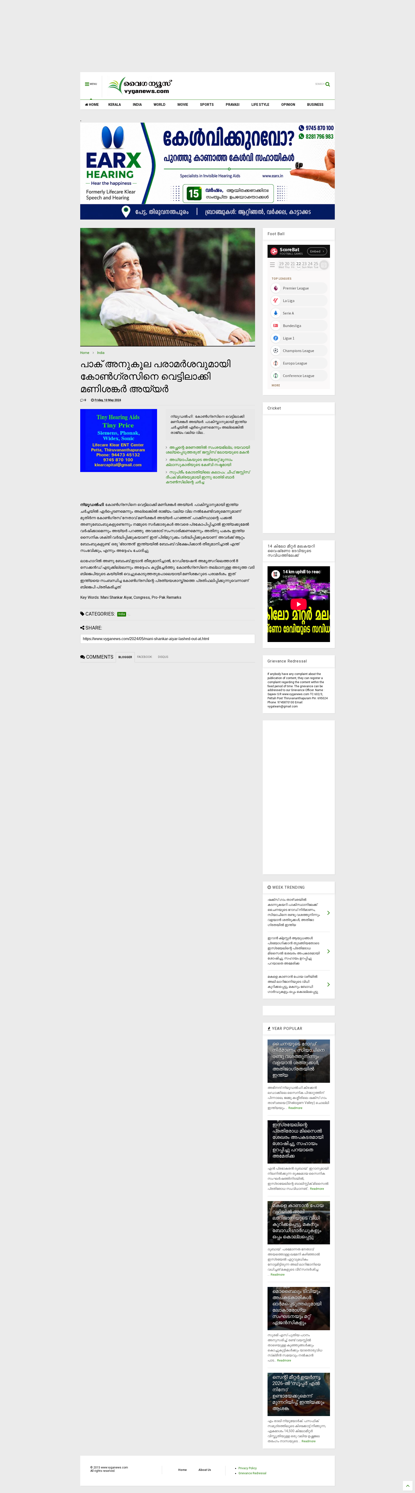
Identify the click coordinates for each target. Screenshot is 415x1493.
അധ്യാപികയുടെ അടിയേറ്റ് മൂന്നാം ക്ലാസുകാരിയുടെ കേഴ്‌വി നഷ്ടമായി (199, 462)
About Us (204, 1470)
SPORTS (207, 105)
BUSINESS (315, 105)
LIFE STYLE (260, 105)
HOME (93, 105)
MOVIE (182, 105)
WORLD (159, 105)
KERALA (114, 105)
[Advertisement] (207, 38)
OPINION (288, 105)
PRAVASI (232, 105)
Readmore (295, 1108)
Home (84, 353)
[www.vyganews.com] (140, 95)
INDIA (137, 105)
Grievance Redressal (252, 1473)
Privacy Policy (247, 1468)
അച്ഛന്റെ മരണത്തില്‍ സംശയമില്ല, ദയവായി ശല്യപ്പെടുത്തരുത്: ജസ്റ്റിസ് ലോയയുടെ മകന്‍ (208, 450)
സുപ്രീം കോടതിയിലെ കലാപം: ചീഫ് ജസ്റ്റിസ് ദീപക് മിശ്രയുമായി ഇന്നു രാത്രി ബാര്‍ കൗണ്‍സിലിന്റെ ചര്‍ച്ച (208, 477)
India (100, 353)
